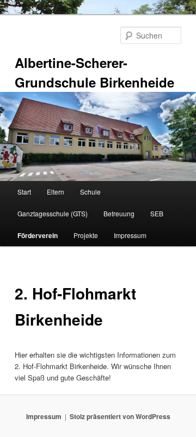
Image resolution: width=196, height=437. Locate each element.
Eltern (55, 191)
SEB (156, 213)
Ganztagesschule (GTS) (52, 213)
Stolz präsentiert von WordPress (120, 416)
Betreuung (118, 213)
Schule (90, 191)
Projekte (86, 235)
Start (24, 191)
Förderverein (37, 235)
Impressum (130, 235)
